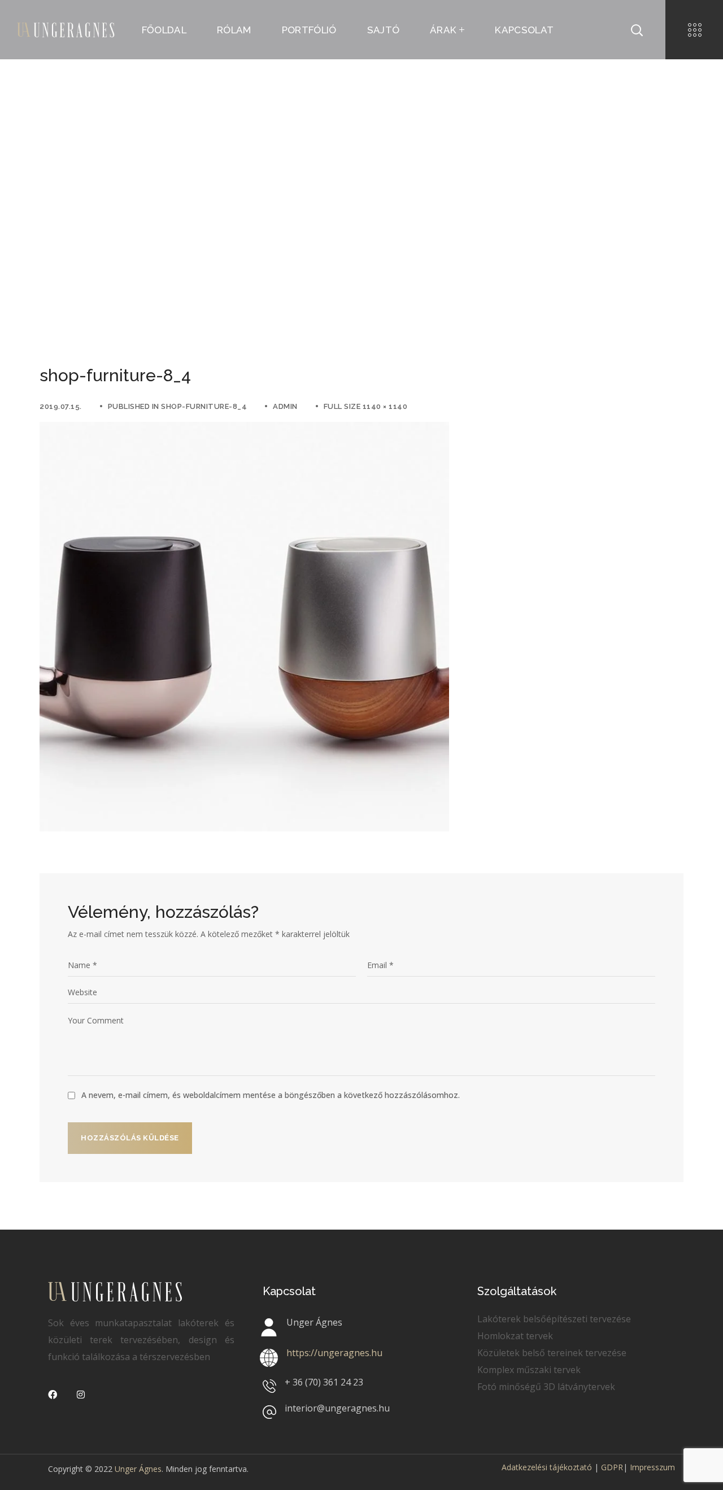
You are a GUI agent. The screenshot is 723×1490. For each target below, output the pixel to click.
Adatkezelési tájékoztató (547, 1467)
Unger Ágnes (138, 1468)
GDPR (612, 1467)
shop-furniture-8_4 (204, 406)
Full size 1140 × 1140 (366, 406)
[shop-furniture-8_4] (244, 430)
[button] (636, 29)
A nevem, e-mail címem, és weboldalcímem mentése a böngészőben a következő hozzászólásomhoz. (270, 1095)
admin (285, 406)
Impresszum (652, 1467)
